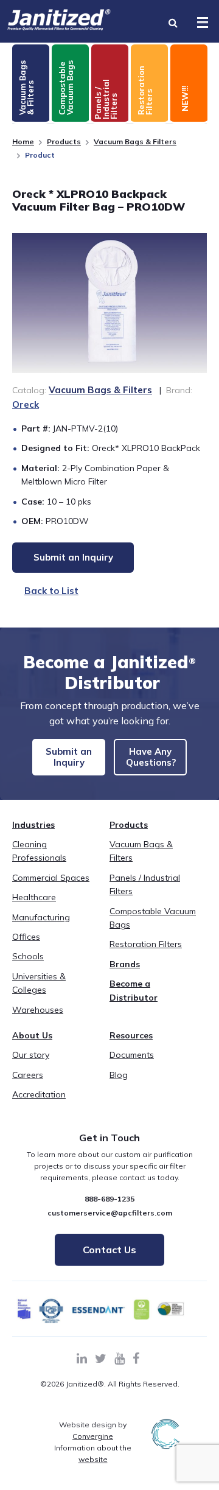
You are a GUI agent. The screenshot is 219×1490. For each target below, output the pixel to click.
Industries (33, 824)
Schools (28, 956)
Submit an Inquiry (69, 757)
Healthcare (34, 897)
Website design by (93, 1430)
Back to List (51, 590)
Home (23, 141)
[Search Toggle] (173, 22)
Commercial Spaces (50, 877)
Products (64, 141)
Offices (26, 936)
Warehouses (37, 1009)
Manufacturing (41, 917)
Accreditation (39, 1094)
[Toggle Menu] (202, 22)
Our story (30, 1054)
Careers (27, 1074)
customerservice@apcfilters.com (109, 1212)
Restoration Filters (145, 944)
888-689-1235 (109, 1198)
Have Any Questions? (151, 757)
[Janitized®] (59, 19)
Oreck (25, 404)
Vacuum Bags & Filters (135, 141)
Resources (131, 1035)
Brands (124, 964)
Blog (118, 1074)
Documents (131, 1054)
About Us (32, 1035)
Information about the (92, 1453)
